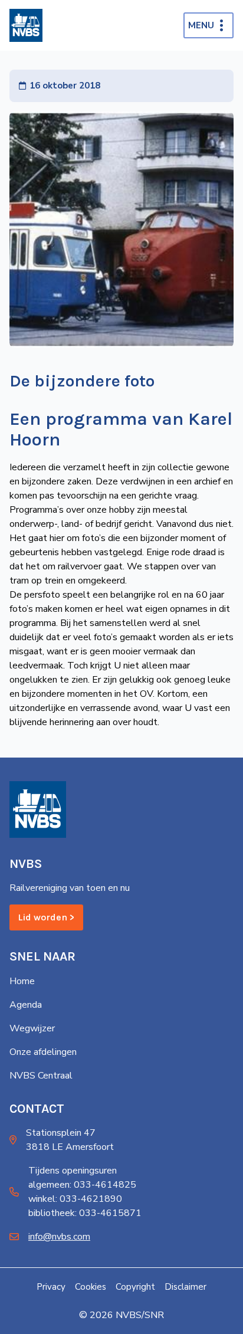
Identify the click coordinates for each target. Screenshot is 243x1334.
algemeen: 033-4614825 (82, 1184)
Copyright (135, 1287)
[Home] (25, 25)
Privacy (51, 1287)
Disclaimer (185, 1287)
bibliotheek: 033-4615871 (85, 1213)
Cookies (90, 1287)
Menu (201, 25)
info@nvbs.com (59, 1236)
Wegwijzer (32, 1028)
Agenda (25, 1004)
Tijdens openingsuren (72, 1170)
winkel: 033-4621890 (75, 1198)
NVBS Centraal (41, 1075)
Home (22, 981)
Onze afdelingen (43, 1051)
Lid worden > (46, 917)
